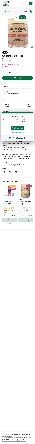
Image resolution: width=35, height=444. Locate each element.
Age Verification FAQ (17, 132)
